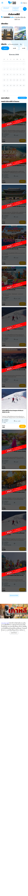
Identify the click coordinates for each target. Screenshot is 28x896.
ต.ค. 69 (23, 48)
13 (17, 74)
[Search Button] (25, 9)
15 (23, 74)
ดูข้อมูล (22, 426)
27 (7, 64)
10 (7, 74)
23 (4, 85)
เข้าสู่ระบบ (25, 3)
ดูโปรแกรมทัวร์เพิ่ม (14, 595)
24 (7, 85)
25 (10, 85)
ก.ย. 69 (14, 48)
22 (23, 80)
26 (4, 64)
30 (17, 64)
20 (17, 80)
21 (20, 80)
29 (14, 64)
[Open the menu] (2, 3)
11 (10, 74)
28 (10, 64)
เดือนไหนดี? (16, 8)
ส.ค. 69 (5, 48)
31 (20, 64)
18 (10, 80)
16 (4, 80)
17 (7, 80)
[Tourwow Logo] (12, 3)
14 (20, 74)
